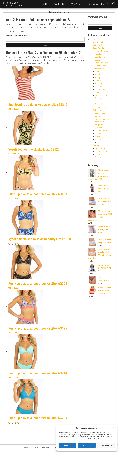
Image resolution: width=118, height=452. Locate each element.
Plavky (104, 4)
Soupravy (98, 86)
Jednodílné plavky (101, 63)
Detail (16, 109)
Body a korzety (75, 4)
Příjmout (67, 445)
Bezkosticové (100, 113)
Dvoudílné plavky (101, 54)
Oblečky (98, 80)
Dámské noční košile (100, 45)
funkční (100, 101)
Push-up (98, 134)
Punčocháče (99, 83)
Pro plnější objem (101, 131)
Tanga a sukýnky (101, 89)
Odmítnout (87, 445)
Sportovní (98, 98)
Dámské (93, 39)
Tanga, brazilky (100, 107)
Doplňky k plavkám (102, 51)
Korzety (98, 75)
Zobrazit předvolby (105, 445)
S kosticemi (99, 136)
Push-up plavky (100, 66)
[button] (113, 428)
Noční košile (92, 4)
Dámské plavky (98, 48)
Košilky (97, 77)
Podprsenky (59, 4)
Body (97, 72)
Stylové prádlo (11, 2)
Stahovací (98, 104)
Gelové (97, 116)
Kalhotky (45, 4)
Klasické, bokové (101, 95)
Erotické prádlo (98, 69)
